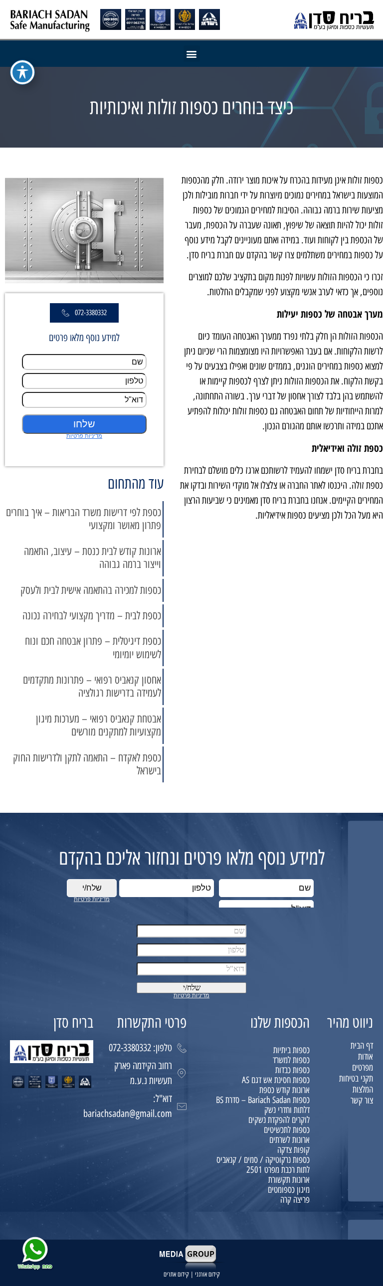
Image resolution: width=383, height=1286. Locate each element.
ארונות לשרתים (289, 1140)
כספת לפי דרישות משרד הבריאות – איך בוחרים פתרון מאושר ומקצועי (83, 519)
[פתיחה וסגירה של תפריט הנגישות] (22, 72)
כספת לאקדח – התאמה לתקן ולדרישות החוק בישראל (87, 764)
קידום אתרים (176, 1274)
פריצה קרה (295, 1200)
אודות (365, 1056)
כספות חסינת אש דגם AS (276, 1080)
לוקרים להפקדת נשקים (279, 1120)
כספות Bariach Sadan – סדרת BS (263, 1100)
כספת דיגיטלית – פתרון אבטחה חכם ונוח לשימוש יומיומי (93, 647)
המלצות (363, 1089)
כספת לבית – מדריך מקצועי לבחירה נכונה (91, 615)
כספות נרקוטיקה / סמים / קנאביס (263, 1160)
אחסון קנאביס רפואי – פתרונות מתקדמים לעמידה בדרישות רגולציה (92, 686)
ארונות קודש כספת (284, 1090)
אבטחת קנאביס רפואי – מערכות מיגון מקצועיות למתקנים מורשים (98, 725)
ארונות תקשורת (289, 1180)
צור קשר (362, 1100)
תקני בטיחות (356, 1078)
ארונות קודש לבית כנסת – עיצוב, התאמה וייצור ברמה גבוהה (92, 558)
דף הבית (362, 1045)
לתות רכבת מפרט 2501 (278, 1170)
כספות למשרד (291, 1060)
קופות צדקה (293, 1150)
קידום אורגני (207, 1274)
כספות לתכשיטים (287, 1130)
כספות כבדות (292, 1070)
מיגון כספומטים (289, 1190)
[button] (192, 53)
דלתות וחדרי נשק (287, 1110)
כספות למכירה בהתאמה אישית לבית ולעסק (90, 590)
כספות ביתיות (291, 1050)
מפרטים (362, 1067)
